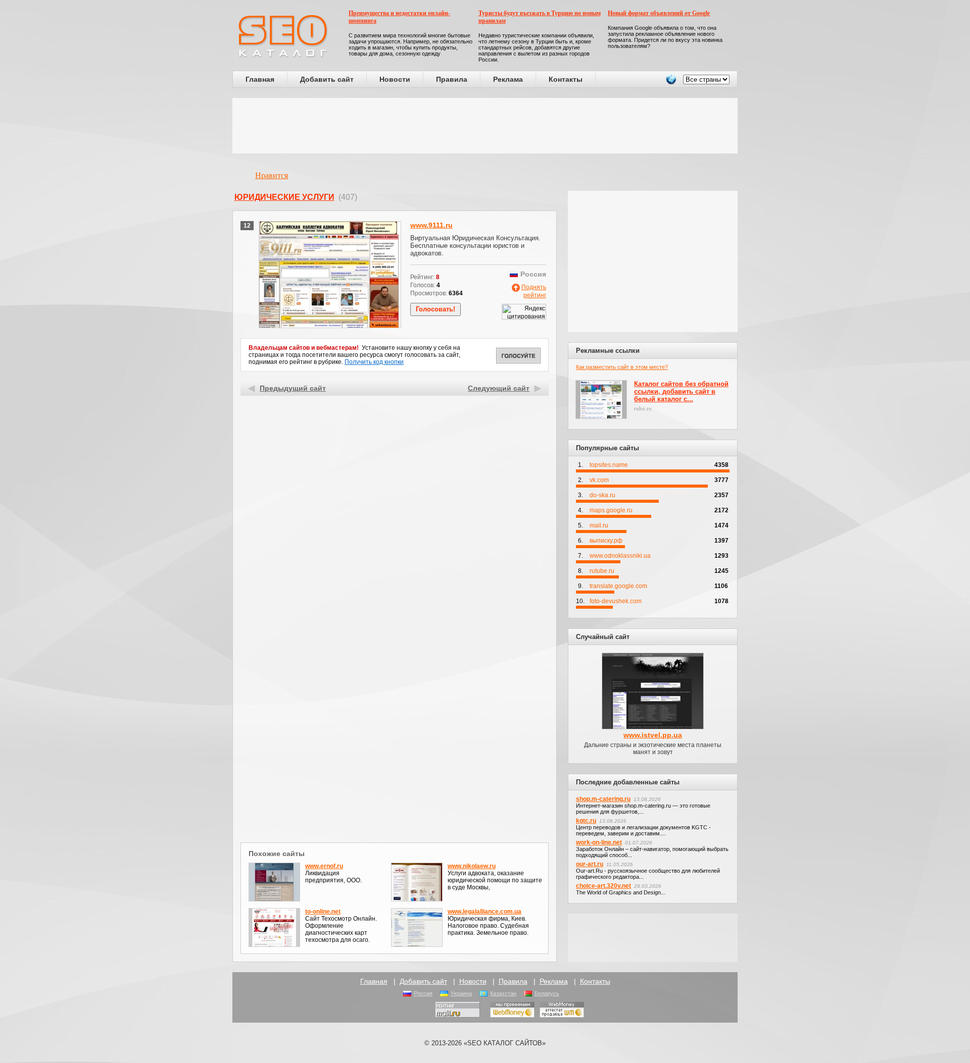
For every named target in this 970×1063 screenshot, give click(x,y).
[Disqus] (395, 708)
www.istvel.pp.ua (652, 735)
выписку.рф (606, 540)
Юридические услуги (284, 197)
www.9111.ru (431, 225)
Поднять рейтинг (533, 291)
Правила (451, 79)
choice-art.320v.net (603, 885)
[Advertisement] (485, 125)
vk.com (599, 480)
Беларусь (547, 993)
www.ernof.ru (324, 866)
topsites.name (609, 464)
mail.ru (599, 525)
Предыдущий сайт (293, 388)
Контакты (566, 79)
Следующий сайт (498, 388)
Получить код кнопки (374, 361)
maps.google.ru (611, 510)
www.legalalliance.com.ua (484, 911)
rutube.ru (602, 570)
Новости (394, 79)
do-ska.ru (602, 495)
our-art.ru (589, 864)
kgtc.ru (586, 820)
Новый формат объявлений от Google (659, 13)
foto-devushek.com (616, 601)
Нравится (271, 175)
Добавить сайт (327, 79)
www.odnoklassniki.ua (620, 555)
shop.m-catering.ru (603, 799)
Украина (461, 993)
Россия (423, 993)
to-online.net (323, 911)
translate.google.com (618, 586)
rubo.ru (643, 408)
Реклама (508, 79)
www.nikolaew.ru (472, 866)
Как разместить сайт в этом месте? (622, 367)
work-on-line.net (599, 842)
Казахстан (503, 993)
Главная (260, 79)
